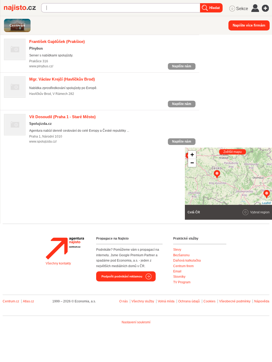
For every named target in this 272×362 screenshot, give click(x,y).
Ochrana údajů (189, 301)
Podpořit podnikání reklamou (121, 276)
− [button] (192, 163)
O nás (123, 301)
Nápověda (261, 301)
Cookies (209, 301)
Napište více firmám (249, 25)
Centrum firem (183, 266)
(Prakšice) (57, 41)
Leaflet (266, 203)
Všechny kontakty (58, 263)
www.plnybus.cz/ (41, 66)
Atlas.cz (28, 301)
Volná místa (166, 301)
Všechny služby (143, 301)
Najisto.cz (22, 8)
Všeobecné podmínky (234, 301)
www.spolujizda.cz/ (43, 141)
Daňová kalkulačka (187, 260)
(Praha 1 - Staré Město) (62, 116)
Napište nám (181, 66)
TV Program (181, 282)
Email (177, 271)
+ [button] (192, 154)
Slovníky (179, 277)
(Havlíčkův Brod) (62, 79)
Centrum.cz (11, 301)
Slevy (177, 249)
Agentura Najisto (65, 248)
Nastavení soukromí (136, 322)
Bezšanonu (181, 255)
